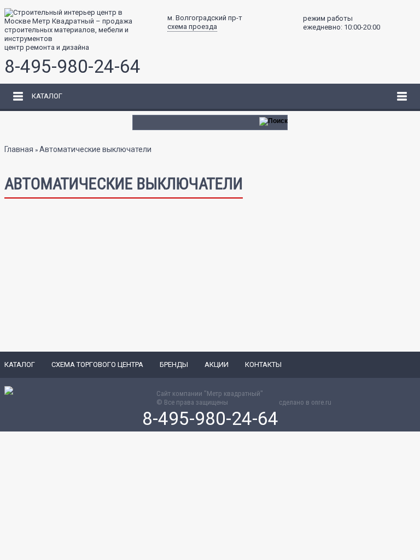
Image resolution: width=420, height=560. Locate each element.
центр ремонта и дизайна (46, 47)
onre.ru (321, 402)
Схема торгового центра (97, 364)
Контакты (263, 364)
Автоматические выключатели (95, 149)
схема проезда (192, 26)
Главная (18, 149)
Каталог (19, 364)
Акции (217, 364)
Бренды (174, 364)
